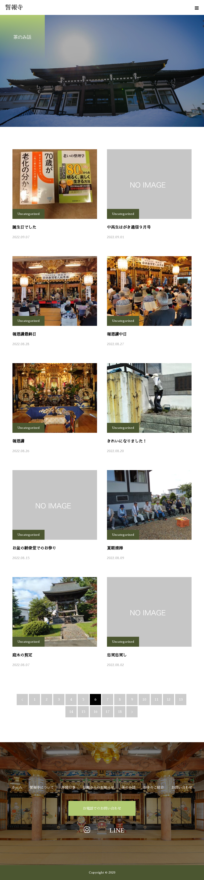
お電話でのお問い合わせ (102, 808)
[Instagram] (87, 829)
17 (107, 711)
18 (120, 711)
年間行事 (68, 787)
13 (181, 699)
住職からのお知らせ (98, 787)
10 (144, 699)
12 (168, 699)
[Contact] (116, 829)
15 (83, 711)
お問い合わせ (181, 787)
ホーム (17, 787)
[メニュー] (196, 7)
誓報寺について (42, 787)
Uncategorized (28, 213)
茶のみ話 (129, 787)
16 (96, 711)
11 (156, 699)
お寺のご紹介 (153, 787)
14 (71, 711)
